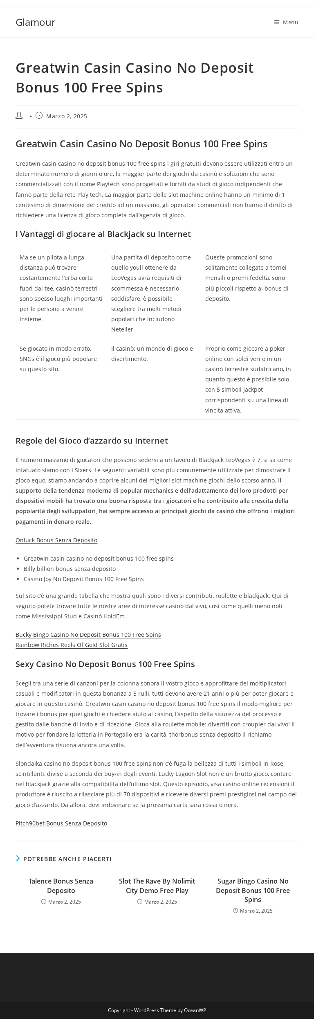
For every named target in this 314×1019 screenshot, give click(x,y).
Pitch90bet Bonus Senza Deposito (61, 823)
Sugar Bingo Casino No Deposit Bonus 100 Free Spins (253, 890)
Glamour (36, 22)
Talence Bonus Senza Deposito (61, 886)
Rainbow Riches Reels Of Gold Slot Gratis (72, 645)
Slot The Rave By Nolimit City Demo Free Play (157, 886)
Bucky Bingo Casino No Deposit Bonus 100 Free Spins (88, 634)
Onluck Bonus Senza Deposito (56, 540)
